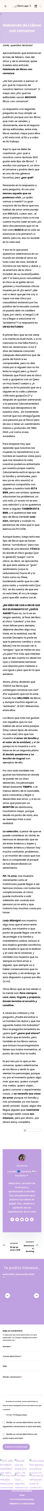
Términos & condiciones (22, 1504)
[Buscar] (40, 6)
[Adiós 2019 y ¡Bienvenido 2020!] (22, 1295)
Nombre (7, 1346)
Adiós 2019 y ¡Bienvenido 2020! (19, 1274)
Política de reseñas (22, 1491)
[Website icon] (17, 1219)
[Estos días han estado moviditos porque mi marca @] (36, 1466)
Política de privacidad (22, 1499)
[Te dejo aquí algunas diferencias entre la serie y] (22, 1481)
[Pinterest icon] (32, 1219)
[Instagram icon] (27, 1219)
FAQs (22, 1495)
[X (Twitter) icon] (22, 1219)
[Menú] (6, 6)
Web (5, 1366)
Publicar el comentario (16, 1447)
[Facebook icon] (12, 1219)
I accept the (16, 1415)
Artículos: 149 (21, 1226)
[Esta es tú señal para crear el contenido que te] (36, 1481)
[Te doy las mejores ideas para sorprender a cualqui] (7, 1481)
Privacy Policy (21, 1415)
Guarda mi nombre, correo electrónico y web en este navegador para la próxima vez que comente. (22, 1405)
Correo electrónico (12, 1356)
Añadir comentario (12, 1377)
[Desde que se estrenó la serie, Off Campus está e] (22, 1466)
